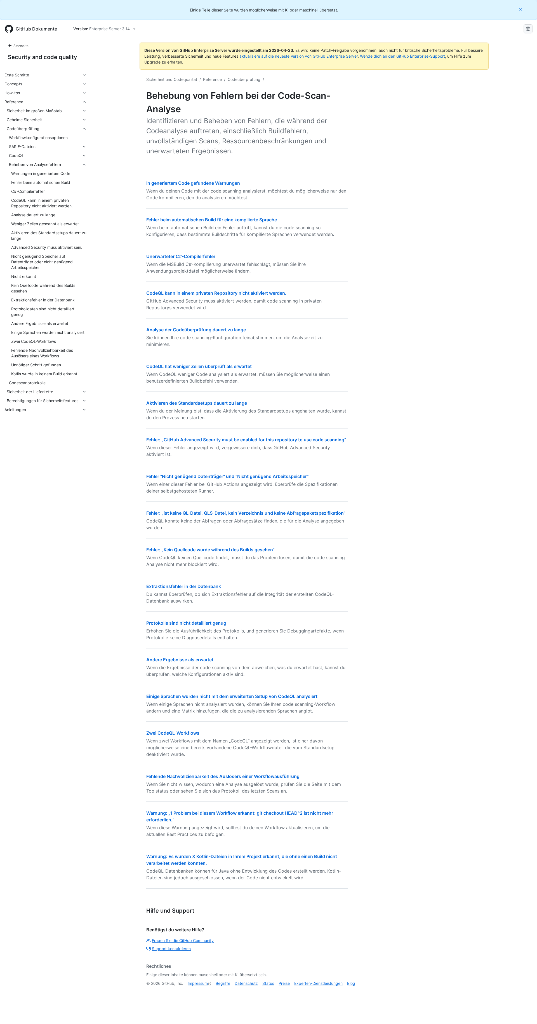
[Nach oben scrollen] (524, 1011)
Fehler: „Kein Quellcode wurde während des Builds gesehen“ (210, 549)
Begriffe (223, 983)
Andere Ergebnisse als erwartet (179, 659)
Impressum (198, 983)
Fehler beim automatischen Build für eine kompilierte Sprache (211, 219)
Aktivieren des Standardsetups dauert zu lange (196, 403)
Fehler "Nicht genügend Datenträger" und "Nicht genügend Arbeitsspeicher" (227, 476)
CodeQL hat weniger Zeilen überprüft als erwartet (199, 366)
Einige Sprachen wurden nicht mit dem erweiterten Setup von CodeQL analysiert (231, 696)
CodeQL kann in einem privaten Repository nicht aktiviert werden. (216, 293)
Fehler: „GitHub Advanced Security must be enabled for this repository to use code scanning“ (246, 439)
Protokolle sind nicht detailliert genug (186, 623)
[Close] (521, 9)
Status (268, 983)
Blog (351, 983)
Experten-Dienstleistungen (318, 983)
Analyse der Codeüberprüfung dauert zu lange (196, 329)
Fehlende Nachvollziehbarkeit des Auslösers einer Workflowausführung (223, 776)
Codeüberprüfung (244, 79)
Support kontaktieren (171, 948)
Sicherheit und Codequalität (171, 79)
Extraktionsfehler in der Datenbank (183, 586)
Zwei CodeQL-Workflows (172, 733)
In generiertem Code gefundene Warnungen (193, 183)
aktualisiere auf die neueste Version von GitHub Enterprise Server (298, 56)
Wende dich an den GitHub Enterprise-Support (402, 56)
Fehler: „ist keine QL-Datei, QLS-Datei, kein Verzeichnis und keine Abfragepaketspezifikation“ (245, 513)
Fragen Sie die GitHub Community (183, 940)
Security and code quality (42, 57)
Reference (212, 79)
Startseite (21, 46)
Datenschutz (246, 983)
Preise (284, 983)
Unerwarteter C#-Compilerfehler (180, 256)
